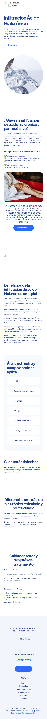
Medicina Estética (23, 692)
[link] (23, 381)
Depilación (23, 686)
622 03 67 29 (23, 660)
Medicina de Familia (23, 689)
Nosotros (23, 695)
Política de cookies (29, 713)
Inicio (23, 683)
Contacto (23, 698)
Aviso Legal (29, 711)
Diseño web (20, 711)
